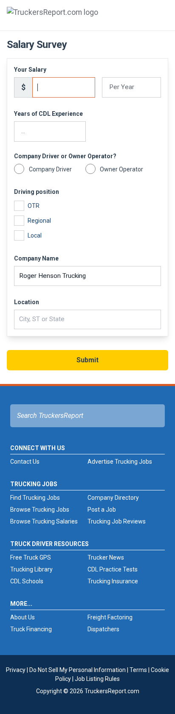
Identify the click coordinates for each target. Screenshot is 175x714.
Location (26, 302)
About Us (22, 617)
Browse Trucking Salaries (44, 521)
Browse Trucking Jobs (39, 509)
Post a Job (102, 509)
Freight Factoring (110, 617)
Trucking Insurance (113, 581)
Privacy (15, 669)
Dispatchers (103, 629)
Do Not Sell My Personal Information (77, 669)
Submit (87, 360)
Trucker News (106, 557)
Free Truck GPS (30, 557)
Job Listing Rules (97, 678)
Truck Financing (31, 629)
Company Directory (113, 497)
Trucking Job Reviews (117, 521)
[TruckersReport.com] (52, 19)
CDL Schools (26, 581)
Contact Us (25, 461)
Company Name (36, 258)
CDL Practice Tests (113, 569)
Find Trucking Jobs (35, 497)
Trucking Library (31, 569)
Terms (138, 669)
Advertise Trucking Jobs (120, 461)
